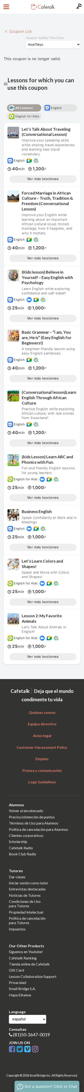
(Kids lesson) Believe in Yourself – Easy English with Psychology (47, 277)
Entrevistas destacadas (27, 889)
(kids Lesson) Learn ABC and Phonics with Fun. (47, 459)
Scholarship (18, 841)
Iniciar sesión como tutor (28, 883)
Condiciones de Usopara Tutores (25, 903)
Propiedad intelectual (26, 912)
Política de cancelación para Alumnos (38, 829)
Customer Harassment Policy (42, 747)
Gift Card (16, 970)
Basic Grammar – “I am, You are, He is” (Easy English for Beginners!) (46, 337)
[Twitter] (20, 1049)
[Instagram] (35, 1049)
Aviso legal (42, 735)
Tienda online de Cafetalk (29, 964)
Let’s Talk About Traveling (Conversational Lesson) (46, 132)
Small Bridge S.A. (22, 988)
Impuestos (17, 929)
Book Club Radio (22, 854)
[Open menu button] (5, 7)
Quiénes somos (42, 712)
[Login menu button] (78, 7)
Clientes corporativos (26, 835)
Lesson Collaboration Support (32, 976)
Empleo (42, 758)
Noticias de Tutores (25, 895)
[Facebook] (13, 1049)
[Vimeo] (28, 1049)
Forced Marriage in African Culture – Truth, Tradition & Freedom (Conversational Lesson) (47, 201)
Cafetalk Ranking (23, 958)
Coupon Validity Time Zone (45, 38)
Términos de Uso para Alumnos (33, 823)
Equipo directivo (42, 724)
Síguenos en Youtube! (26, 951)
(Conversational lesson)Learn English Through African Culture (49, 397)
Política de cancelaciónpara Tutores (27, 920)
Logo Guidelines (42, 782)
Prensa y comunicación (42, 770)
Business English (37, 511)
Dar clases (17, 877)
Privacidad (17, 982)
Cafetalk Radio (21, 848)
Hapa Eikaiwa (20, 995)
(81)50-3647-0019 (31, 1034)
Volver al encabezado (26, 810)
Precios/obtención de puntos (32, 817)
